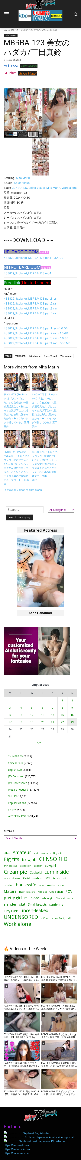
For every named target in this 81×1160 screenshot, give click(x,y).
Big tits (11, 859)
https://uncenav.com (16, 1153)
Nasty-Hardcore (27, 891)
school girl (47, 898)
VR (69, 918)
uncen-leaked (34, 910)
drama (16, 878)
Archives (9, 831)
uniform (45, 918)
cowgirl (50, 865)
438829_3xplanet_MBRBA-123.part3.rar (30, 308)
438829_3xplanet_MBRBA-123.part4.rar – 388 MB (37, 343)
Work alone (69, 188)
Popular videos (17, 803)
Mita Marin (29, 66)
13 (42, 715)
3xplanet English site (36, 1133)
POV (68, 891)
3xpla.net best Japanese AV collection (42, 1141)
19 (31, 722)
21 (52, 722)
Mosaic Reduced (18, 789)
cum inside (56, 872)
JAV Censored (11, 29)
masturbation (55, 885)
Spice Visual (27, 73)
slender (10, 904)
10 (9, 715)
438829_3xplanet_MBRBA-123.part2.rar (30, 303)
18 (20, 722)
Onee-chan (56, 891)
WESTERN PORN (18, 816)
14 (52, 715)
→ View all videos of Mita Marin (23, 489)
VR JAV (12, 809)
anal (36, 853)
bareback (45, 853)
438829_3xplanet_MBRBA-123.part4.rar (30, 313)
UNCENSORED (21, 917)
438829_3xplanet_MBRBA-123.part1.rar (30, 298)
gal (64, 878)
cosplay (38, 865)
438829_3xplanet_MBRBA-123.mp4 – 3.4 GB (33, 258)
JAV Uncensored (17, 783)
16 (72, 715)
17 (9, 722)
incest (42, 885)
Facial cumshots (33, 878)
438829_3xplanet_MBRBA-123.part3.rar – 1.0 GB (36, 338)
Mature (10, 891)
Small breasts (37, 905)
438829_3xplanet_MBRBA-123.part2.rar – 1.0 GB (36, 333)
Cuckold (36, 872)
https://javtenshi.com (17, 1149)
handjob (8, 885)
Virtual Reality (58, 918)
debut (7, 878)
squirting (56, 904)
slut (22, 904)
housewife (26, 885)
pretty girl (13, 898)
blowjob (29, 860)
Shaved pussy (64, 898)
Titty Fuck (11, 911)
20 (42, 722)
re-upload (31, 898)
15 (62, 715)
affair (7, 853)
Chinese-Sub (15, 763)
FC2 (47, 878)
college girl (25, 865)
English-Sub (15, 769)
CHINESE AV (15, 756)
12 (31, 715)
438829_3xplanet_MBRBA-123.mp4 (27, 273)
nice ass (42, 891)
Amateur (22, 852)
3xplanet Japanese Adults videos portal (48, 1137)
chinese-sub (11, 865)
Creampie (15, 872)
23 (72, 722)
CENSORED (19, 188)
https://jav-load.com (16, 1145)
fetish (56, 878)
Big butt (57, 853)
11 (20, 715)
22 (62, 722)
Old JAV (12, 796)
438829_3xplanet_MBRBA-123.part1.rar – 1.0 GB (36, 328)
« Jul (39, 742)
